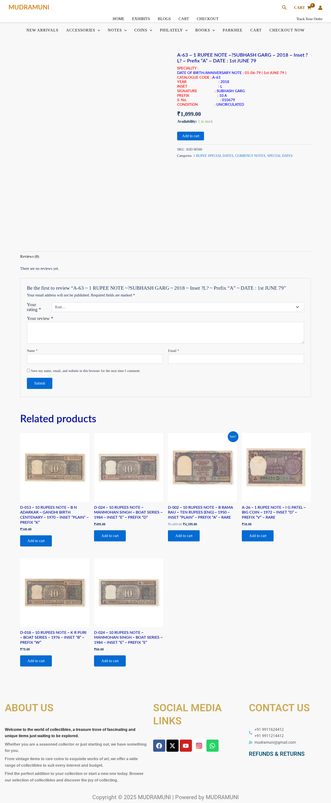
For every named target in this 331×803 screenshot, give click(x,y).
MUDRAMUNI (28, 7)
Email (173, 351)
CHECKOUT (208, 19)
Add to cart (190, 136)
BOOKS (202, 30)
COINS (140, 30)
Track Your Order (309, 19)
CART (184, 19)
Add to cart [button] (36, 541)
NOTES (115, 30)
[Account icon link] (320, 8)
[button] (284, 7)
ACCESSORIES (80, 30)
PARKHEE (233, 30)
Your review (40, 318)
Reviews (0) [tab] (29, 256)
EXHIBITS (141, 19)
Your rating (34, 307)
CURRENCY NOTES (250, 156)
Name (32, 351)
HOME (118, 19)
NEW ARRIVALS (42, 30)
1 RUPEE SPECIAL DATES (213, 156)
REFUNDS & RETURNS (277, 754)
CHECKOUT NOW (287, 30)
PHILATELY (171, 30)
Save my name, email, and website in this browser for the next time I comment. (86, 371)
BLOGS (164, 19)
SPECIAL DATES (280, 156)
